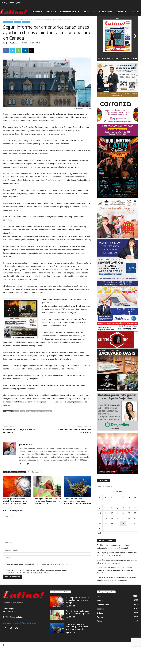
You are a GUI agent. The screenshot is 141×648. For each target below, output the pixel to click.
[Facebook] (21, 464)
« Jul (99, 533)
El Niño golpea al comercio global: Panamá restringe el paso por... (78, 600)
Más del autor (33, 472)
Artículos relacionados (14, 472)
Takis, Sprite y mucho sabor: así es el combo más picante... (78, 612)
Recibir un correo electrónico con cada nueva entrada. (27, 573)
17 (100, 518)
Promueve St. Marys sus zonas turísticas (19, 431)
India (22, 411)
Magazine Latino (17, 617)
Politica (26, 22)
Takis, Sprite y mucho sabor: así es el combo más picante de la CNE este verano (47, 501)
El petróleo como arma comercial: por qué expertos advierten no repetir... (78, 626)
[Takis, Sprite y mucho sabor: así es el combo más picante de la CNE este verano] (47, 486)
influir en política (33, 411)
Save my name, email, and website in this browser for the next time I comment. (38, 564)
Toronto (100, 617)
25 (106, 524)
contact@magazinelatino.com (27, 623)
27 (117, 524)
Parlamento (46, 411)
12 (112, 513)
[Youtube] (16, 629)
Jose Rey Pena (11, 43)
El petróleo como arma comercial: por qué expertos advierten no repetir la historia (77, 501)
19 (112, 518)
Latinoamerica (68, 11)
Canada (36, 11)
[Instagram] (25, 464)
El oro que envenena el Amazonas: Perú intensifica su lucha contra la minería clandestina (117, 579)
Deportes (88, 11)
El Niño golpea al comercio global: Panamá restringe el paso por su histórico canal (15, 501)
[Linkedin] (28, 464)
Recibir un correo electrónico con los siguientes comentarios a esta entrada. (36, 570)
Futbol (99, 621)
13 (117, 513)
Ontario (100, 613)
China (16, 411)
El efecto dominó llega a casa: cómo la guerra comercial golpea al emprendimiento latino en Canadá (115, 570)
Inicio (5, 19)
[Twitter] (11, 629)
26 (112, 524)
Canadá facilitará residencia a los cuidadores (74, 431)
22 (129, 518)
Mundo (50, 11)
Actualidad (105, 11)
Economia (121, 11)
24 (100, 524)
